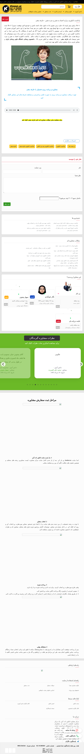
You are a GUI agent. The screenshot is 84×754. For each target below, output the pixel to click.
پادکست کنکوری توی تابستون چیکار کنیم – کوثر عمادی (39, 262)
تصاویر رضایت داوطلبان (34, 11)
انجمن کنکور (51, 703)
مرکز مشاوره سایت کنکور (63, 42)
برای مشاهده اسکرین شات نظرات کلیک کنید (42, 343)
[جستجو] (43, 6)
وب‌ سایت (37, 168)
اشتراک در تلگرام (70, 141)
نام (80, 168)
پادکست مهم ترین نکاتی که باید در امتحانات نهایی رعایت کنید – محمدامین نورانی (38, 224)
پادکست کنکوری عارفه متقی (26, 146)
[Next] (80, 364)
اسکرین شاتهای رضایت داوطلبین (46, 690)
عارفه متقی (13, 146)
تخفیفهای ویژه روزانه (74, 690)
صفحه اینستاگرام (50, 708)
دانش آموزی (77, 11)
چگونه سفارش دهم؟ (74, 685)
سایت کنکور (76, 703)
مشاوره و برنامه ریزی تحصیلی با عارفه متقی (42, 89)
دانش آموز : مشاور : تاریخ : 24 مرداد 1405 (45, 370)
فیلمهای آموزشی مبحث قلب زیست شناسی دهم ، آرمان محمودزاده (66, 257)
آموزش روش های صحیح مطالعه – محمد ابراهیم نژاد (39, 266)
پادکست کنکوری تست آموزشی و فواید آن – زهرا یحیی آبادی (38, 257)
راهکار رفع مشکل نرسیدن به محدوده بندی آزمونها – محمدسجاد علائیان (66, 266)
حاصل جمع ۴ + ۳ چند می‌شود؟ (70, 198)
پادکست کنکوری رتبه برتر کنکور (45, 146)
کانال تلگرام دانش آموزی (24, 703)
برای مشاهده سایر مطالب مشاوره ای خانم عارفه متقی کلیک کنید (42, 120)
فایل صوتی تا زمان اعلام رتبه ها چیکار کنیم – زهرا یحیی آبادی (66, 252)
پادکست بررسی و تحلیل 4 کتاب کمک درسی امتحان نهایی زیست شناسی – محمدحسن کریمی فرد (65, 224)
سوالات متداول (50, 685)
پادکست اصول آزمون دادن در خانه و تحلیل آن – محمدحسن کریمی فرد (66, 229)
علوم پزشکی (67, 11)
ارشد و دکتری (57, 11)
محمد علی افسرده (42, 370)
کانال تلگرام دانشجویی (73, 708)
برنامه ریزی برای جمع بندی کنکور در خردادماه (39, 253)
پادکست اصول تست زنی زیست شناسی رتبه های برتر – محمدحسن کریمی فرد (38, 229)
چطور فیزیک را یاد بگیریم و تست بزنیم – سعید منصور (67, 247)
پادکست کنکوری (60, 146)
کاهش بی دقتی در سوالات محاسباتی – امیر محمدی (38, 248)
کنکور (44, 39)
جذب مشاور (47, 11)
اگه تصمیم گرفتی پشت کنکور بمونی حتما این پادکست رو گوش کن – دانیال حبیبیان (67, 262)
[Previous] (3, 364)
